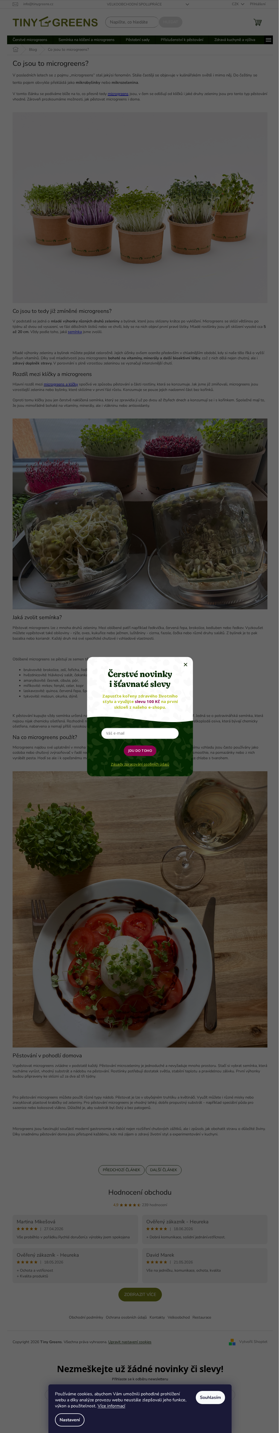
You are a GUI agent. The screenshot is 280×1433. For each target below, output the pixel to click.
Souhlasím (210, 1398)
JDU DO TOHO (140, 750)
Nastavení (70, 1420)
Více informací (111, 1406)
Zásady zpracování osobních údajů (140, 764)
